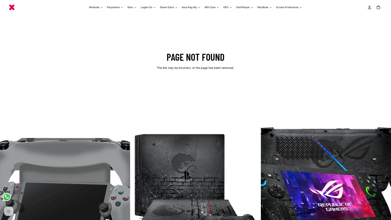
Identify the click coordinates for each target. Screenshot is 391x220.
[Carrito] (378, 7)
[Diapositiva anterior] (6, 189)
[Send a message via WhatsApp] (7, 197)
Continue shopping (195, 82)
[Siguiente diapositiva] (124, 189)
